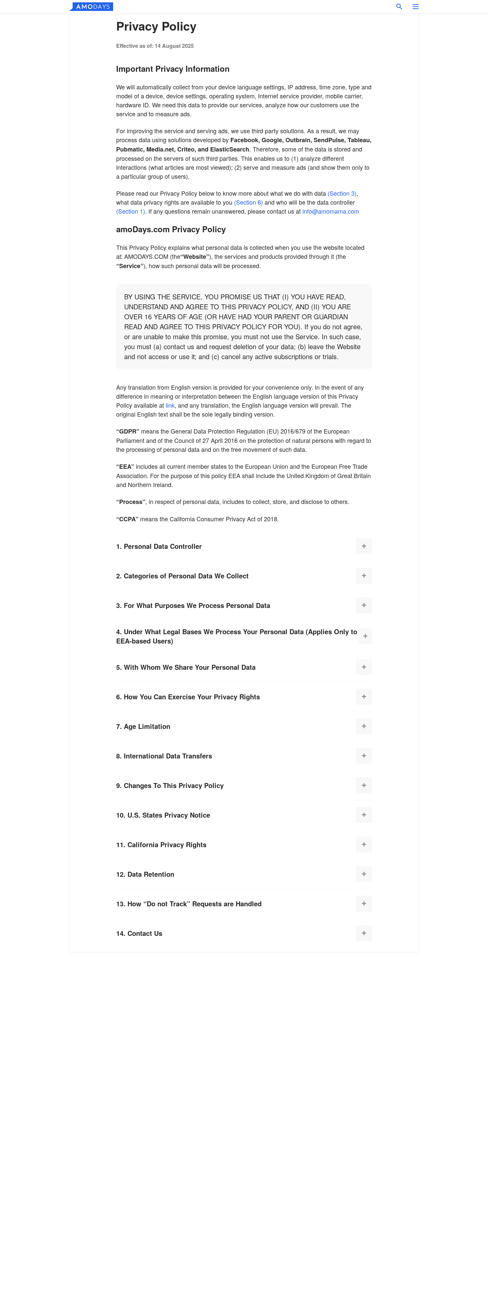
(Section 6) (248, 202)
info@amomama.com (330, 211)
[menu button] (416, 7)
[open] (364, 546)
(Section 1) (130, 211)
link (170, 405)
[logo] (91, 6)
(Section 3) (342, 193)
